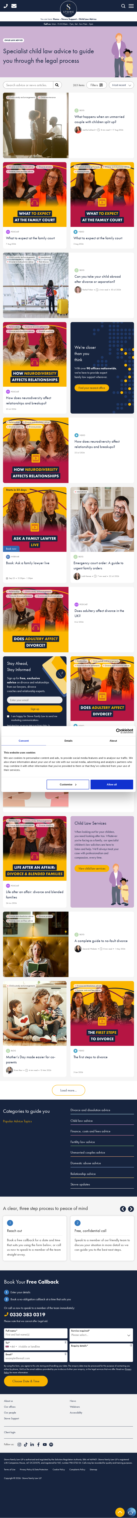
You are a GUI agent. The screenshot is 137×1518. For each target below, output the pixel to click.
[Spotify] (51, 1445)
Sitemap (93, 1469)
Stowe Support (69, 19)
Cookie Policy (59, 1469)
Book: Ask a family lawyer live (27, 562)
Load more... (68, 1090)
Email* (35, 1354)
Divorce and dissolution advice (90, 1110)
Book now (11, 548)
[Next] (131, 1209)
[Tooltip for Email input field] (65, 1354)
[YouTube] (45, 1445)
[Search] (57, 85)
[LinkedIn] (32, 1445)
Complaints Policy (77, 1469)
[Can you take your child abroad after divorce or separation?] (35, 285)
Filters (94, 85)
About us (8, 1401)
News (73, 1401)
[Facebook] (38, 1445)
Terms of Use (9, 1469)
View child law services (92, 868)
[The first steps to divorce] (102, 1013)
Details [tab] (68, 740)
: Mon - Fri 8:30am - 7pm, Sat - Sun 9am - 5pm (68, 23)
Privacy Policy (42, 725)
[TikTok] (26, 1445)
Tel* (35, 1342)
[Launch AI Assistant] (131, 1512)
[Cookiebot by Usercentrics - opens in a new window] (118, 731)
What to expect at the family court (30, 238)
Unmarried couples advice (88, 1152)
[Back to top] (120, 1512)
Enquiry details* (100, 1345)
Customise (66, 784)
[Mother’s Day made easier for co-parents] (34, 1013)
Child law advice (82, 1120)
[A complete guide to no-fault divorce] (35, 944)
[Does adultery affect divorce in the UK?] (35, 619)
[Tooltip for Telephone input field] (65, 1342)
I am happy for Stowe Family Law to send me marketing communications (34, 718)
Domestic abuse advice (86, 1163)
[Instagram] (19, 1445)
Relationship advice (83, 1174)
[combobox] (11, 1345)
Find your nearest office (92, 388)
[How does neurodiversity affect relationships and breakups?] (34, 354)
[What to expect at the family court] (34, 194)
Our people (10, 1412)
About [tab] (113, 740)
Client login (10, 1432)
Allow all (112, 784)
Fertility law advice (83, 1142)
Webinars (75, 1406)
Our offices (10, 1406)
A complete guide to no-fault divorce (101, 940)
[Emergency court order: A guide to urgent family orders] (102, 519)
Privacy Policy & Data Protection (34, 1469)
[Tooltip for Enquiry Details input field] (131, 1345)
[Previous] (123, 1209)
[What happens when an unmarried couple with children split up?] (35, 125)
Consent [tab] (24, 740)
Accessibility (76, 1412)
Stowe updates (80, 1184)
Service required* (80, 1330)
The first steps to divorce (91, 1057)
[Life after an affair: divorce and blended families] (34, 848)
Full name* (11, 1330)
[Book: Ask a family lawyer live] (34, 519)
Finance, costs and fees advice (90, 1131)
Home (56, 19)
